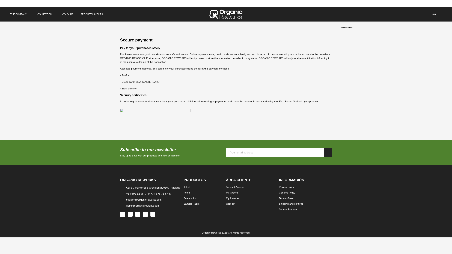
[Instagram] (122, 214)
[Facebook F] (130, 214)
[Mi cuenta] (441, 14)
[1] (328, 152)
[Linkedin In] (137, 214)
